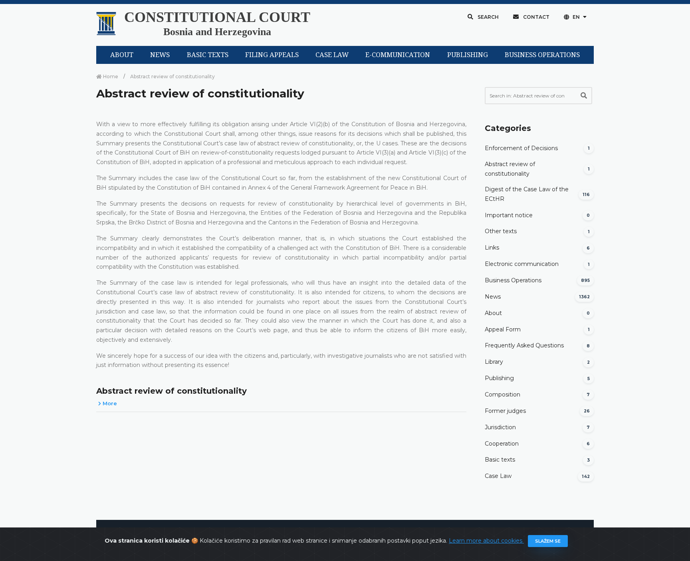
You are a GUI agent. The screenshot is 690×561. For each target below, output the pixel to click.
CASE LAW (332, 55)
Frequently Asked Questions (524, 345)
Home (110, 76)
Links (492, 247)
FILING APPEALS (272, 55)
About (493, 313)
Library (494, 361)
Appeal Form (503, 329)
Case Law (498, 476)
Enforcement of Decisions (521, 148)
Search (487, 17)
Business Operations (513, 280)
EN (576, 17)
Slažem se (548, 541)
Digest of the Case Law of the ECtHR (527, 194)
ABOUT (121, 55)
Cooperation (502, 443)
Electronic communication (522, 264)
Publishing (499, 378)
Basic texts (500, 459)
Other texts (501, 231)
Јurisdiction (500, 427)
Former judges (505, 410)
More (109, 403)
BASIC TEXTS (207, 55)
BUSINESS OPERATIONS (542, 55)
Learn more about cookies (486, 540)
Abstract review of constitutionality (171, 391)
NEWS (160, 55)
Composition (502, 394)
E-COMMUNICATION (397, 55)
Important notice (509, 215)
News (493, 296)
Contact (535, 17)
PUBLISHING (467, 55)
